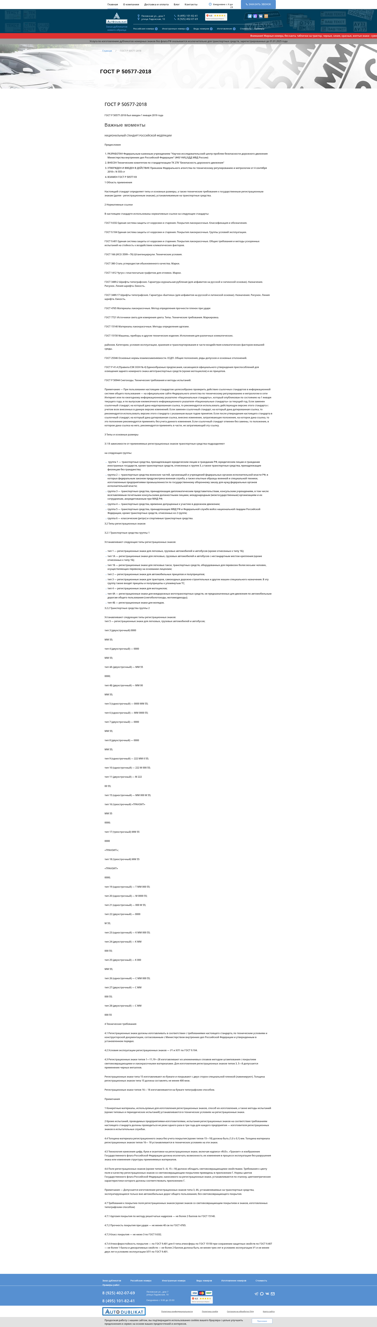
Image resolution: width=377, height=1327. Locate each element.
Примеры (259, 28)
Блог (177, 4)
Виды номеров (201, 28)
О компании (131, 4)
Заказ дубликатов (111, 1280)
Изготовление (224, 28)
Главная (113, 4)
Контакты (191, 4)
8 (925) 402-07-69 (118, 1292)
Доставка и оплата (156, 4)
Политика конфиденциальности (177, 1311)
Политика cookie (210, 1311)
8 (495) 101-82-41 (118, 1300)
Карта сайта (269, 1311)
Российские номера (143, 28)
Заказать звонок (260, 4)
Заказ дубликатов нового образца (116, 28)
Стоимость (245, 28)
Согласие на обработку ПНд (240, 1311)
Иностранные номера (174, 28)
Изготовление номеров (233, 1280)
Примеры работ (110, 1285)
